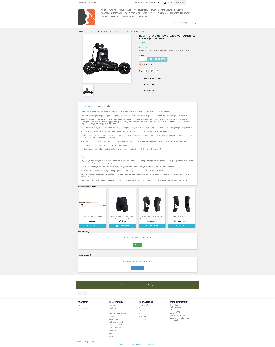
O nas (110, 311)
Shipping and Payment (116, 319)
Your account (146, 302)
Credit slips (143, 311)
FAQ (79, 341)
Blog (86, 341)
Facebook (80, 293)
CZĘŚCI (152, 13)
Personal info (144, 305)
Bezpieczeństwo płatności (117, 314)
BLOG (128, 10)
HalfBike (114, 16)
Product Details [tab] (103, 106)
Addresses (143, 313)
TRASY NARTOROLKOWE (161, 10)
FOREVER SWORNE (128, 16)
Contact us (112, 330)
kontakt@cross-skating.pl (180, 319)
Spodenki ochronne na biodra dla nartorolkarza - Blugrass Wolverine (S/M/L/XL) (122, 219)
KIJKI (145, 13)
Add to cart (157, 59)
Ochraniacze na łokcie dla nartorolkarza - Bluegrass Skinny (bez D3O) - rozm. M (181, 219)
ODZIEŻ (104, 16)
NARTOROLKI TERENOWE (111, 13)
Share (146, 71)
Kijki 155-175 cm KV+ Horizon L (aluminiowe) (93, 218)
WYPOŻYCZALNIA (141, 10)
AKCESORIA (163, 13)
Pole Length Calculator (116, 325)
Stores (110, 336)
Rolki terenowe (132, 13)
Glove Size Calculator (116, 328)
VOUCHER (143, 16)
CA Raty (111, 316)
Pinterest (157, 71)
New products (83, 308)
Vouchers (142, 316)
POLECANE (178, 10)
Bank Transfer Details (116, 322)
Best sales (81, 311)
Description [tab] (88, 106)
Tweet (152, 71)
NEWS (121, 10)
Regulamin (112, 308)
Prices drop (82, 305)
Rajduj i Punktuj (108, 10)
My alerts (142, 319)
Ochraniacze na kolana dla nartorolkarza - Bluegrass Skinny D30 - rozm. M (152, 219)
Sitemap (111, 333)
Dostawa (111, 305)
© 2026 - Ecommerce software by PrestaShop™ (137, 344)
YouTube (85, 293)
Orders (141, 308)
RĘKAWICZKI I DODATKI (180, 13)
